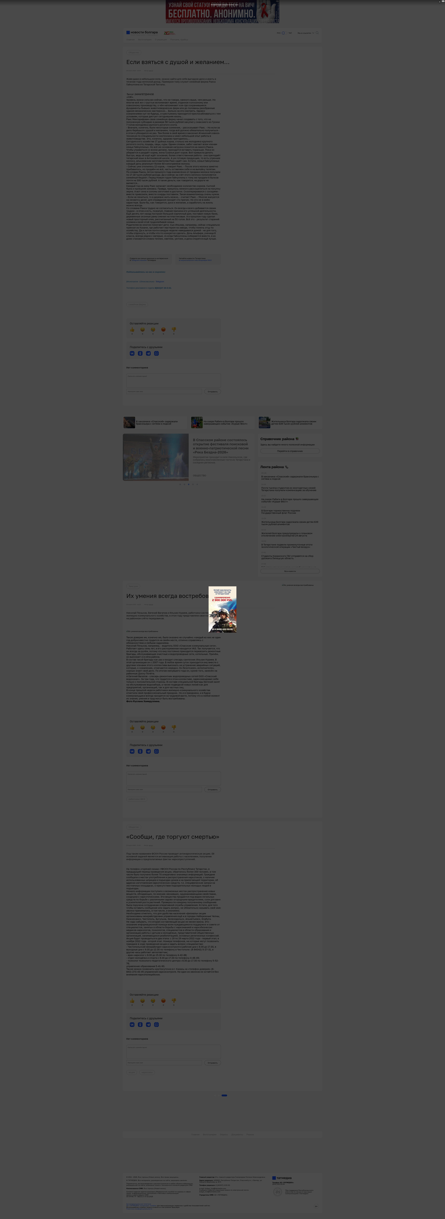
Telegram (160, 281)
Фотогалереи (209, 1134)
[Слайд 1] (180, 484)
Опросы (224, 1134)
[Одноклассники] (140, 353)
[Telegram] (148, 353)
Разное (250, 1134)
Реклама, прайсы (179, 39)
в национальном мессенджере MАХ (195, 260)
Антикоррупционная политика (138, 1204)
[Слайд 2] (184, 484)
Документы (237, 1134)
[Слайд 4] (193, 484)
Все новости (290, 571)
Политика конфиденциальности (139, 1209)
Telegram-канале (139, 260)
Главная (130, 39)
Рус (279, 33)
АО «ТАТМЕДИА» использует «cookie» (141, 1205)
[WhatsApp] (156, 353)
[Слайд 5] (197, 484)
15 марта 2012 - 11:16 (133, 845)
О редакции (161, 39)
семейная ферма (137, 304)
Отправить (213, 391)
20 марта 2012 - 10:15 (133, 604)
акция (132, 1072)
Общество (134, 52)
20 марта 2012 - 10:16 (133, 70)
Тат (290, 33)
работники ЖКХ (137, 799)
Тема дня (133, 586)
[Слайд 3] (188, 484)
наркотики (147, 1072)
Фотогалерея (144, 39)
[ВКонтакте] (132, 353)
